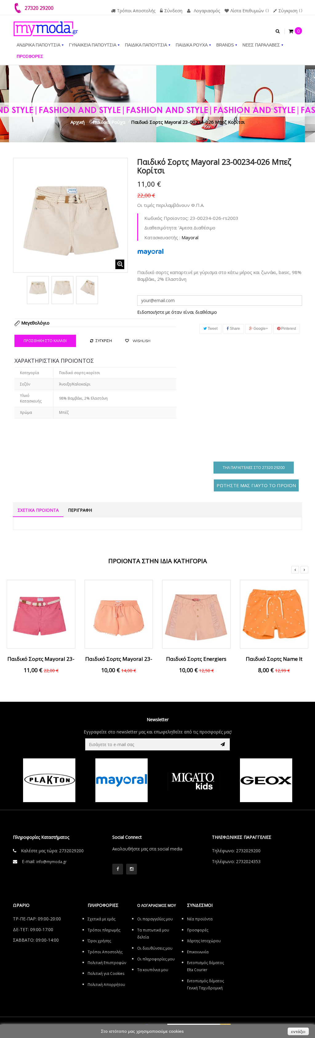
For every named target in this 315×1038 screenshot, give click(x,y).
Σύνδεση (173, 11)
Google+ (260, 328)
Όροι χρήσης (99, 940)
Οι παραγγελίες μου (155, 919)
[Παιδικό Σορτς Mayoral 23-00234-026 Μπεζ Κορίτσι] (37, 287)
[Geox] (265, 780)
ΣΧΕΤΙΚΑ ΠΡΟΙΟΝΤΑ (38, 510)
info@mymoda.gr (51, 861)
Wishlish (141, 340)
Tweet (212, 328)
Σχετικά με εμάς (101, 919)
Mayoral (189, 237)
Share (234, 328)
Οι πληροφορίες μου (156, 959)
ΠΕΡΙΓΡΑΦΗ (80, 510)
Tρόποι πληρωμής (104, 930)
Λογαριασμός (207, 11)
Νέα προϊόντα (200, 919)
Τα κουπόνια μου (152, 969)
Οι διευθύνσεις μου (155, 948)
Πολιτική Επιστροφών (107, 962)
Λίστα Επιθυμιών (247, 11)
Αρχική (77, 122)
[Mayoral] (121, 780)
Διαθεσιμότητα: (160, 227)
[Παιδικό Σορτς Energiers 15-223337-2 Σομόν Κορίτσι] (196, 613)
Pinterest (288, 328)
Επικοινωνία (198, 952)
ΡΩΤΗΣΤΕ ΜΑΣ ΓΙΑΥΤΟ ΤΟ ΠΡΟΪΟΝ (256, 485)
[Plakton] (49, 780)
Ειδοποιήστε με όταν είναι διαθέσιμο (177, 312)
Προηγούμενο (19, 289)
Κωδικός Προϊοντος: (166, 218)
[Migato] (193, 780)
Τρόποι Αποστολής (136, 11)
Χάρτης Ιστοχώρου (204, 940)
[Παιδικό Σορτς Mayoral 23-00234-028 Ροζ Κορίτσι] (41, 613)
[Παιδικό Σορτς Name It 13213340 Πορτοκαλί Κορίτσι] (274, 613)
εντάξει (298, 1031)
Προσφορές (197, 930)
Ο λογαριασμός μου (156, 905)
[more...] (150, 251)
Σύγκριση (287, 11)
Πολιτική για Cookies (106, 973)
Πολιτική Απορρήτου (106, 984)
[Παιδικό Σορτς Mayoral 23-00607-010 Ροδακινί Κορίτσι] (119, 613)
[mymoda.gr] (45, 25)
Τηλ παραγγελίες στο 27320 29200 (254, 467)
